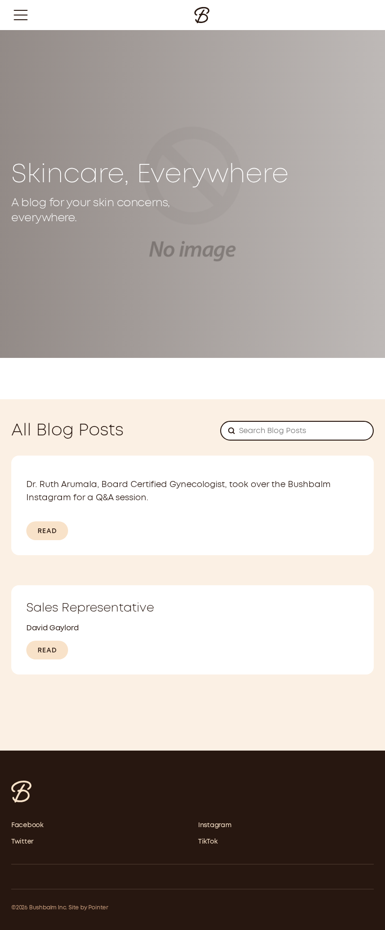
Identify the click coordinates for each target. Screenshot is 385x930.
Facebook (27, 825)
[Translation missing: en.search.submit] (231, 432)
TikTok (207, 842)
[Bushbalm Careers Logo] (201, 15)
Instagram (214, 825)
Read (47, 531)
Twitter (22, 842)
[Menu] (20, 15)
